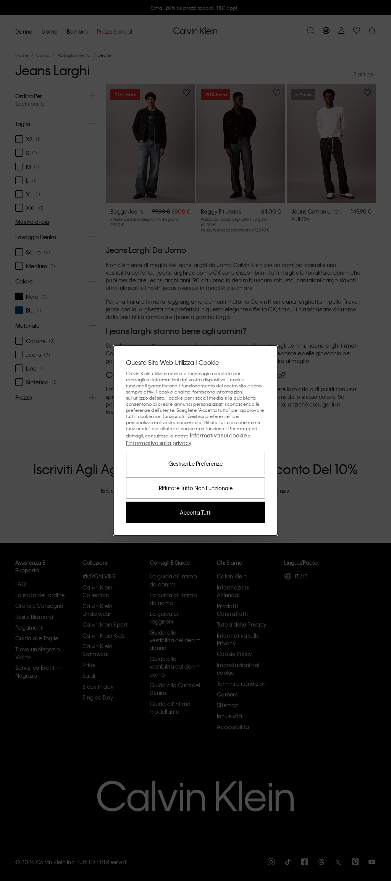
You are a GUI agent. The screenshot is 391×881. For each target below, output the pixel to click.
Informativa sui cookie (219, 435)
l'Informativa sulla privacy (159, 442)
